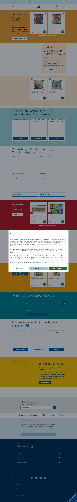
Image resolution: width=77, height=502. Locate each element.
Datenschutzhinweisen (36, 262)
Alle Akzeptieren (57, 268)
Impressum (50, 262)
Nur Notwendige (38, 268)
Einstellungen (19, 268)
